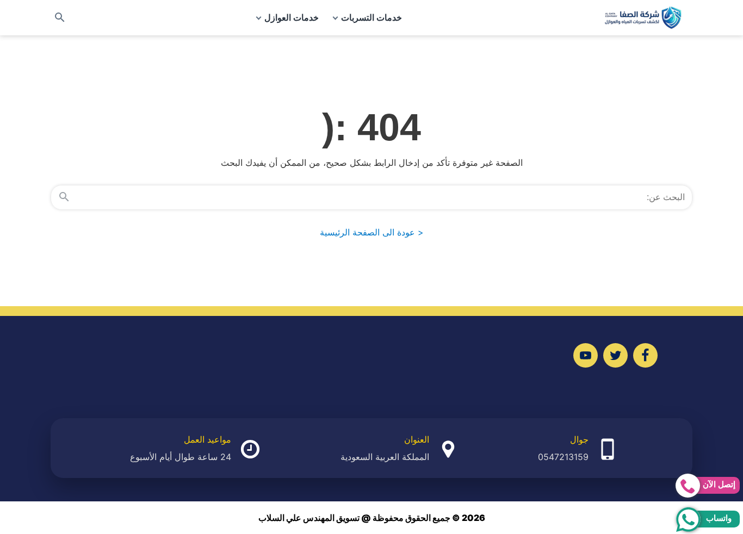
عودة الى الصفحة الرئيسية (372, 232)
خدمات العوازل (291, 17)
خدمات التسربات (371, 17)
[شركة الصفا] (642, 17)
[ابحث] (64, 197)
